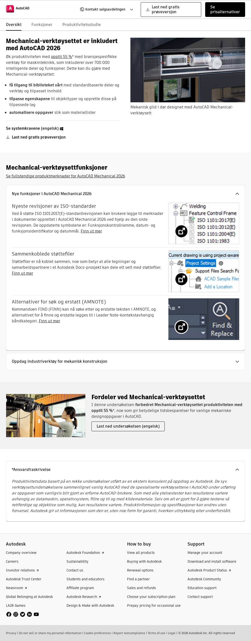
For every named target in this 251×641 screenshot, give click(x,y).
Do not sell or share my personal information (50, 633)
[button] (103, 9)
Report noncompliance (129, 633)
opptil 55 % (61, 56)
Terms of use (156, 633)
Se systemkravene (23, 128)
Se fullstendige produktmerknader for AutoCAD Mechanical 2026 (65, 176)
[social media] (22, 614)
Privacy (11, 633)
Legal (172, 633)
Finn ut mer (91, 231)
